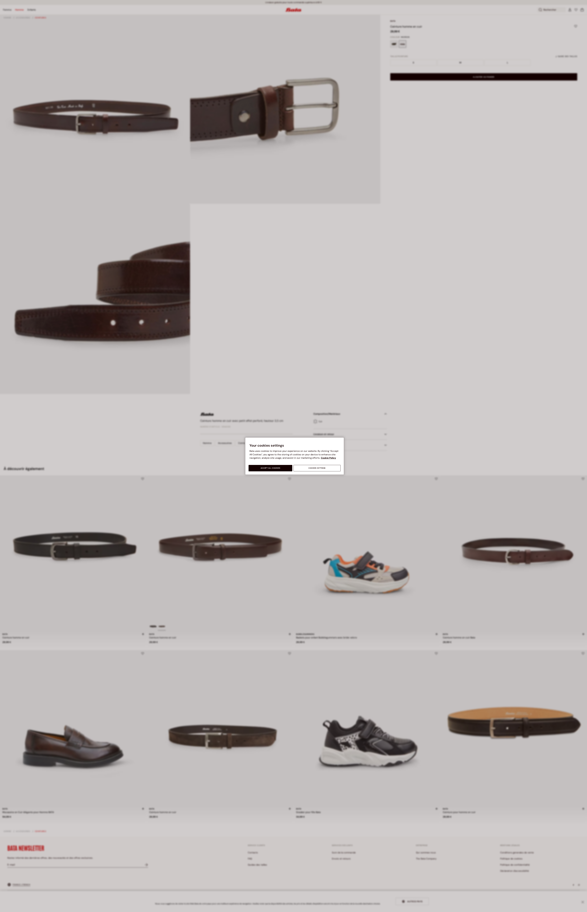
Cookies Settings (317, 468)
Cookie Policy (328, 457)
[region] (294, 456)
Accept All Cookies (270, 468)
